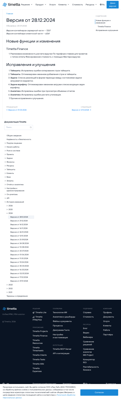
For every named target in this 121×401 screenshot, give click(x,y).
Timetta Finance (104, 27)
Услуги (52, 4)
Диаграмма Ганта (61, 330)
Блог (85, 328)
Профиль (107, 312)
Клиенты (107, 325)
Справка (87, 312)
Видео (86, 332)
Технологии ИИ (60, 312)
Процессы (58, 325)
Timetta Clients (40, 355)
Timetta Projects (40, 331)
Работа (106, 330)
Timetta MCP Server (62, 349)
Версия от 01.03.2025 (17, 110)
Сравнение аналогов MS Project (88, 352)
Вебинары (88, 337)
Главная (9, 13)
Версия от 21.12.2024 (81, 110)
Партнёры (108, 334)
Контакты (67, 384)
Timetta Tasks (39, 359)
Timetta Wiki (38, 364)
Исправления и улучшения (107, 30)
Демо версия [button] (112, 4)
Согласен (99, 392)
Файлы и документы (62, 321)
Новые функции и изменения (103, 21)
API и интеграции (61, 353)
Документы (108, 317)
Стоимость (77, 4)
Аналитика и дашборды (64, 317)
